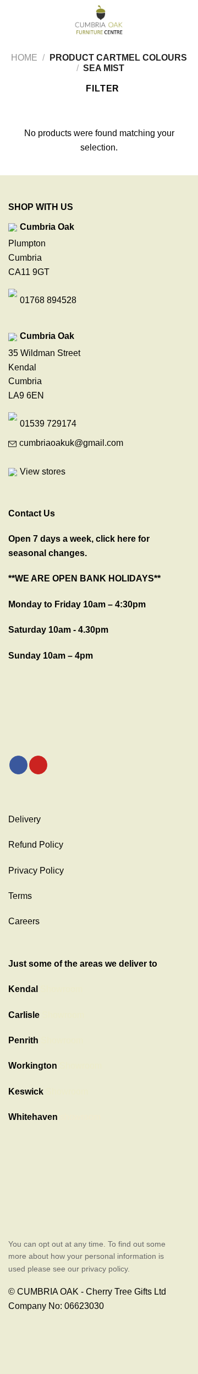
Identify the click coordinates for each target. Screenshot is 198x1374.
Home (24, 57)
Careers (24, 921)
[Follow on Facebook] (18, 765)
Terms (20, 896)
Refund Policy (35, 844)
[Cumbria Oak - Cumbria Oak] (99, 19)
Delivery (24, 819)
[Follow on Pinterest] (38, 765)
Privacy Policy (36, 870)
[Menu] (14, 19)
